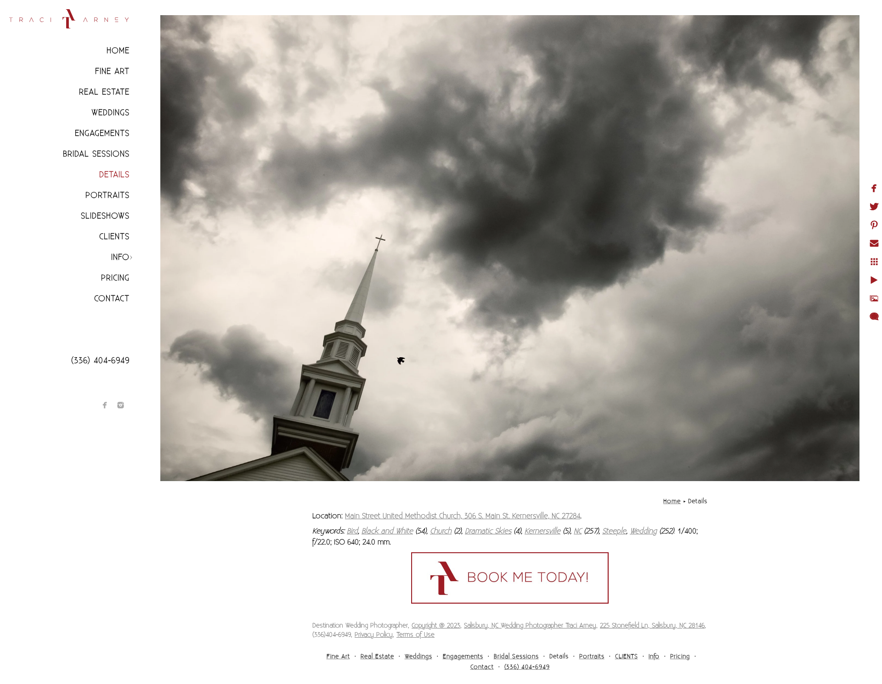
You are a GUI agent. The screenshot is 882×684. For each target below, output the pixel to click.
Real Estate (104, 92)
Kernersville (542, 531)
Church (441, 531)
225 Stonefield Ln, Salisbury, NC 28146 (652, 626)
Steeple (614, 531)
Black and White (387, 531)
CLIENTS (114, 236)
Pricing (115, 278)
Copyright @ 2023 (436, 626)
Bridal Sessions (96, 154)
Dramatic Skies (488, 531)
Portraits (107, 195)
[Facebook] (105, 405)
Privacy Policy (374, 635)
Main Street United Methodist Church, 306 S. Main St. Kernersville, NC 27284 (462, 516)
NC (578, 531)
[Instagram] (120, 405)
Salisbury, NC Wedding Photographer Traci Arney (530, 626)
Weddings (110, 112)
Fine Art (112, 71)
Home (118, 50)
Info (120, 257)
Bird (352, 531)
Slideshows (105, 216)
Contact (112, 298)
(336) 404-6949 (100, 360)
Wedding (643, 531)
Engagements (102, 133)
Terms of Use (415, 635)
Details (114, 174)
